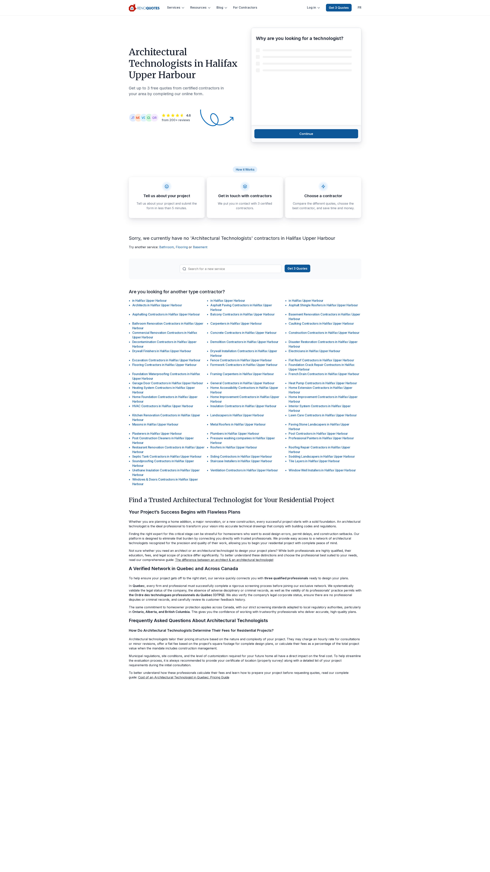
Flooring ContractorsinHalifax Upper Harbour (164, 365)
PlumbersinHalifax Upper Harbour (234, 433)
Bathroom (166, 247)
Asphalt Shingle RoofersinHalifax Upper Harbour (323, 305)
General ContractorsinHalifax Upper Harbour (242, 383)
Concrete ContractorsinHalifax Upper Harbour (243, 333)
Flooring (182, 247)
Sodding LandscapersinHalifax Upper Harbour (322, 456)
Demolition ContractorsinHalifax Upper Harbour (244, 342)
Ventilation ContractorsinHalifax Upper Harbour (244, 470)
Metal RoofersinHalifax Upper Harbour (237, 424)
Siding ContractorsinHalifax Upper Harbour (241, 456)
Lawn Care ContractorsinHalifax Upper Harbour (323, 415)
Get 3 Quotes (339, 8)
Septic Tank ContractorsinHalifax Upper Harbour (167, 456)
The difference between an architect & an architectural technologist (224, 560)
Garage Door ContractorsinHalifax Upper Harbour (167, 383)
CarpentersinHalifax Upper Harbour (236, 323)
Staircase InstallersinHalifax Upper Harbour (241, 461)
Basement (200, 247)
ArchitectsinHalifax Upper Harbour (157, 305)
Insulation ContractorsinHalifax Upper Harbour (243, 406)
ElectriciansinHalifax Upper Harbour (314, 351)
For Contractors (245, 7)
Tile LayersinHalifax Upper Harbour (314, 461)
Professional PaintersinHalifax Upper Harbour (321, 438)
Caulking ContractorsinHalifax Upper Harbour (321, 323)
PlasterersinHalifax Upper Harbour (157, 433)
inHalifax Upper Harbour (149, 300)
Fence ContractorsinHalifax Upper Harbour (241, 360)
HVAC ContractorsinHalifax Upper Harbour (162, 406)
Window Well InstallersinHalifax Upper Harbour (322, 470)
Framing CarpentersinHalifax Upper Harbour (242, 374)
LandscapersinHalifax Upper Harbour (237, 415)
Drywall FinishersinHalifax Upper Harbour (161, 351)
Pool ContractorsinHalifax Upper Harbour (318, 433)
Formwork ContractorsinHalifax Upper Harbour (243, 365)
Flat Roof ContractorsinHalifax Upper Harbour (321, 360)
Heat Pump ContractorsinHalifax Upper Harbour (323, 383)
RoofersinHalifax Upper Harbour (233, 447)
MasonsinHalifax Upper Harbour (155, 424)
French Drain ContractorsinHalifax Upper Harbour (324, 374)
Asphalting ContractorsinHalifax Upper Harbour (166, 314)
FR (359, 7)
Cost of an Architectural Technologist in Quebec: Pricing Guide (183, 677)
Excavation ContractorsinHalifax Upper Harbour (166, 360)
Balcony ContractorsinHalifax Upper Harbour (242, 314)
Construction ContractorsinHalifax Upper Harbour (324, 333)
